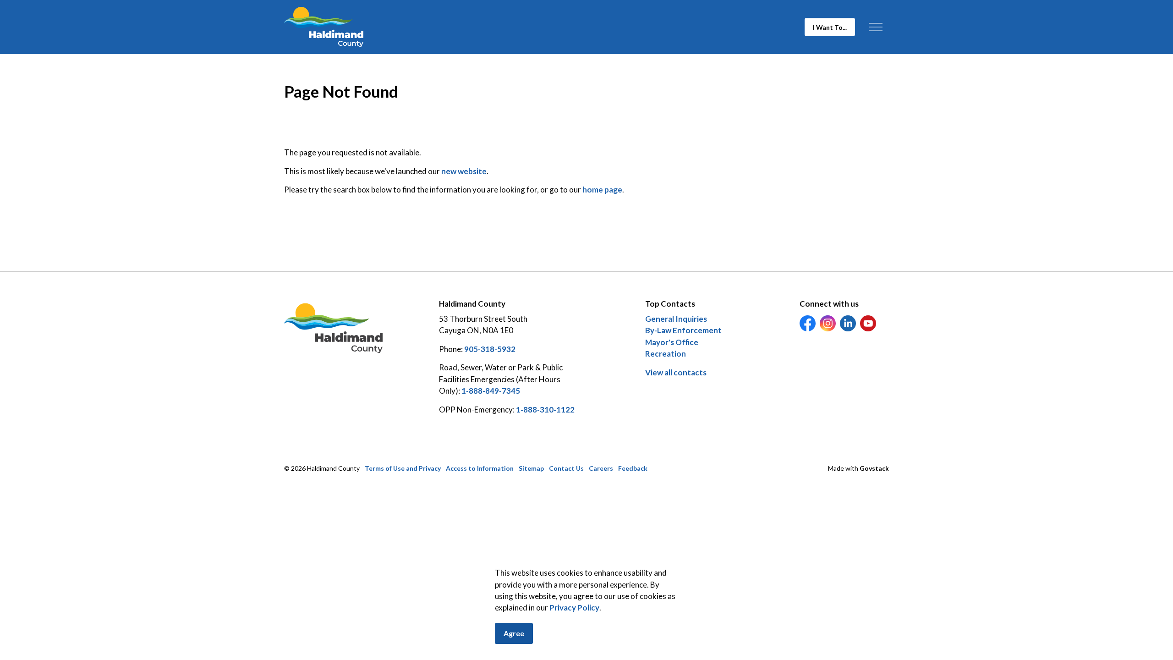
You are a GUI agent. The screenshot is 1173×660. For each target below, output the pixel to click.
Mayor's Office (671, 342)
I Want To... (830, 27)
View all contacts (676, 372)
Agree (514, 633)
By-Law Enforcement (683, 330)
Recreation (665, 353)
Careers (601, 468)
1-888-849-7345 (490, 391)
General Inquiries (676, 319)
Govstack (874, 468)
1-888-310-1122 (545, 409)
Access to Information (480, 468)
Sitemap (531, 468)
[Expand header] (875, 27)
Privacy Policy (574, 608)
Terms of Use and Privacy (403, 468)
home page (602, 189)
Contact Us (566, 468)
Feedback (632, 468)
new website (464, 171)
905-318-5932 (489, 349)
